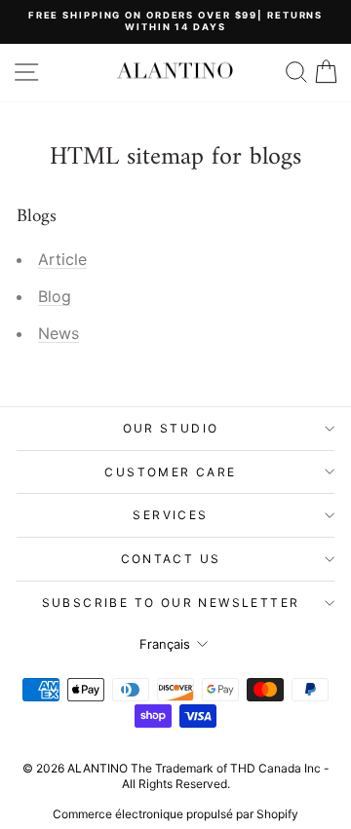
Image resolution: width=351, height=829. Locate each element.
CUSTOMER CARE (170, 472)
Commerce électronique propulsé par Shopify (175, 814)
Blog (54, 296)
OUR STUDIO (171, 428)
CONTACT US (171, 558)
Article (62, 259)
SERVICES (170, 515)
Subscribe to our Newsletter (171, 602)
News (58, 333)
